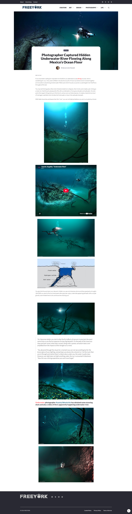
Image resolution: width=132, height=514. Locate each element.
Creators (63, 7)
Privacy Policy (97, 510)
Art (70, 7)
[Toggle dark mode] (128, 510)
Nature (66, 50)
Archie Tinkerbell (70, 68)
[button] (108, 8)
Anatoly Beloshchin (63, 402)
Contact (35, 2)
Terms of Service (107, 510)
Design (78, 7)
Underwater (40, 402)
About (22, 2)
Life (102, 7)
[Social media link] (102, 2)
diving (79, 78)
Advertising (28, 2)
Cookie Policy (87, 510)
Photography (91, 7)
